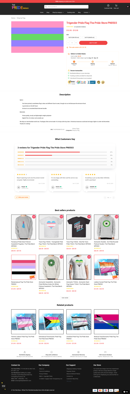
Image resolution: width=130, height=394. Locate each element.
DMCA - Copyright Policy (45, 376)
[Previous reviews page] (105, 197)
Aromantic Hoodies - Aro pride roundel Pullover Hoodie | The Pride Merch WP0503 (106, 244)
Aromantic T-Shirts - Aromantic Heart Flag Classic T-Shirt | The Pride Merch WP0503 (78, 284)
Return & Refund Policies (73, 373)
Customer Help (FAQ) (72, 378)
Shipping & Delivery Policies (74, 369)
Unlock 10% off (3, 386)
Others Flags (75, 128)
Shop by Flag (21, 18)
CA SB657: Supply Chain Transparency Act (50, 378)
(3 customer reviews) (80, 27)
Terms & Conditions (44, 371)
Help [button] (127, 391)
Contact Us (70, 376)
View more (65, 298)
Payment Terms (71, 371)
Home (13, 18)
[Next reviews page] (113, 197)
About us (41, 369)
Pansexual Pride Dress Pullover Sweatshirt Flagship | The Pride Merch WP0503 (23, 244)
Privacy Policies (43, 373)
